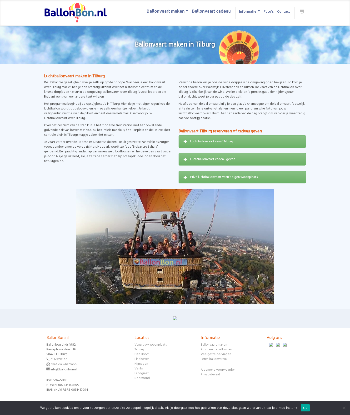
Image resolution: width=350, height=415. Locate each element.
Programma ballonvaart (217, 349)
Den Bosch (142, 354)
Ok (305, 408)
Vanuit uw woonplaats (151, 345)
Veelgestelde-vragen (216, 354)
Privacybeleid (210, 374)
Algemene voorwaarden (218, 370)
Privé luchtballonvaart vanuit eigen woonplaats (224, 177)
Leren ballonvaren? (214, 359)
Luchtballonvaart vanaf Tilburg (211, 141)
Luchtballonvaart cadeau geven (212, 159)
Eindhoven (142, 359)
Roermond (142, 378)
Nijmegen (141, 364)
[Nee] (344, 407)
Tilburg (139, 349)
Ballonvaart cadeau (211, 11)
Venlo (139, 368)
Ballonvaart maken (165, 11)
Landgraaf (142, 373)
